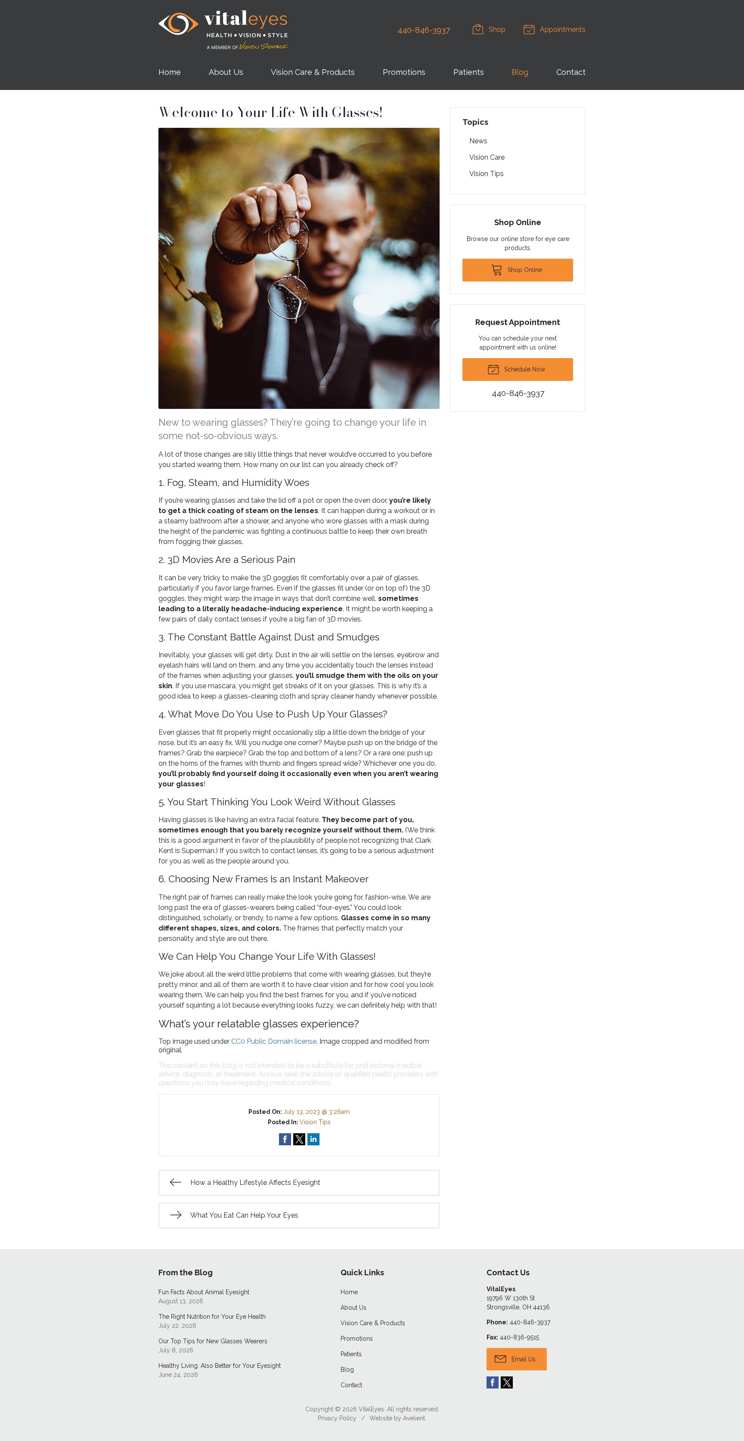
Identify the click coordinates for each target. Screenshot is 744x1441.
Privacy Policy (337, 1418)
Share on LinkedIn (313, 1139)
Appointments (562, 29)
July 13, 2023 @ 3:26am (316, 1111)
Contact (571, 72)
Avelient (414, 1418)
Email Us (523, 1359)
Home (169, 72)
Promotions (404, 72)
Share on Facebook (285, 1139)
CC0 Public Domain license (273, 1041)
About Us (226, 72)
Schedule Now (523, 369)
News (478, 141)
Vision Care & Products (313, 72)
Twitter (507, 1382)
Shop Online (524, 269)
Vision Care (487, 157)
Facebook (493, 1382)
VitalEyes (371, 1409)
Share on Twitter (299, 1139)
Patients (468, 72)
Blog (520, 72)
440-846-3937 (423, 29)
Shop (496, 29)
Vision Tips (315, 1122)
